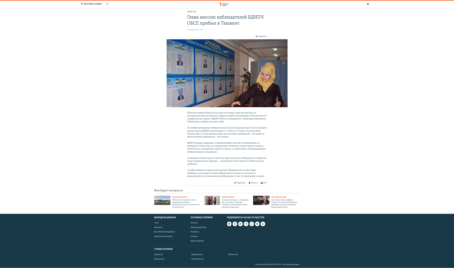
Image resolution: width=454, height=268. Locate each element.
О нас (156, 223)
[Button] (261, 36)
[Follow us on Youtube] (229, 224)
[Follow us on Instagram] (235, 224)
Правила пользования (163, 236)
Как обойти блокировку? (164, 232)
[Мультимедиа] (368, 4)
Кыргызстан (159, 259)
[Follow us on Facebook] (240, 224)
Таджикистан (197, 254)
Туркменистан (197, 259)
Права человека (228, 197)
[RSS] (263, 224)
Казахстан (158, 254)
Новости (191, 12)
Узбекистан (233, 254)
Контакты (158, 227)
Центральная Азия (179, 197)
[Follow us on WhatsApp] (251, 224)
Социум (194, 236)
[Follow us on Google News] (257, 224)
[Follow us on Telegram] (246, 224)
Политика (195, 232)
